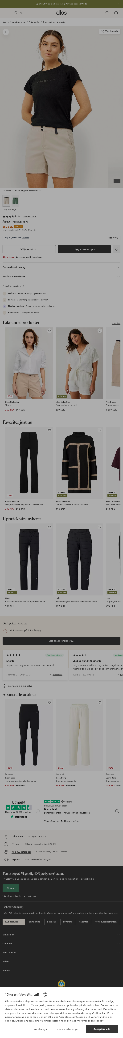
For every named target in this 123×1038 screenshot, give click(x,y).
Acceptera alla (102, 1028)
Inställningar (41, 1028)
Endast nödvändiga (67, 1028)
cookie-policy (95, 1020)
